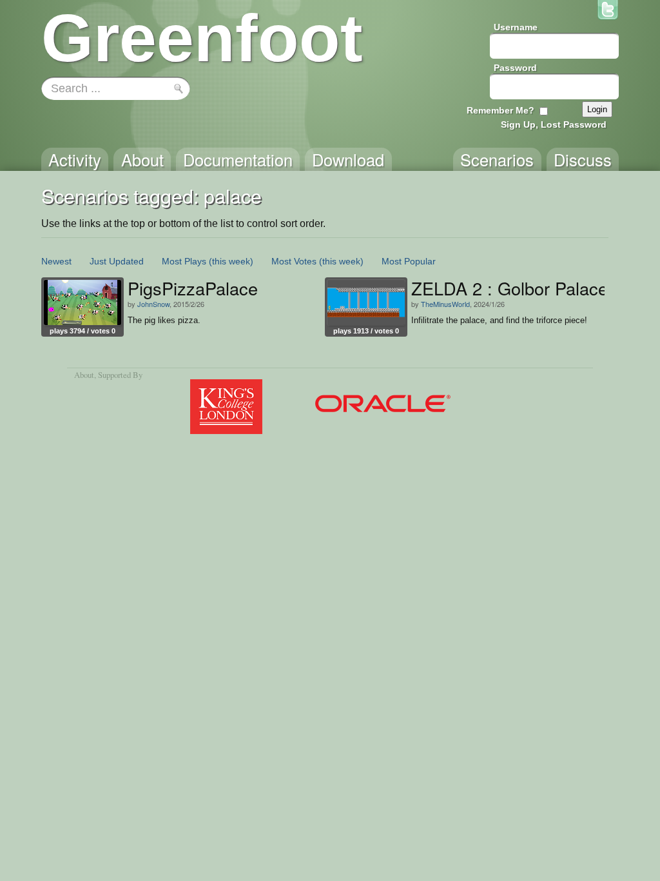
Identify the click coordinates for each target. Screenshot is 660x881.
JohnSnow (153, 304)
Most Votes (293, 261)
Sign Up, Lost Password (554, 124)
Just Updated (117, 261)
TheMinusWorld (445, 304)
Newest (56, 261)
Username (516, 27)
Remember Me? (500, 110)
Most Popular (409, 261)
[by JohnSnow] (82, 302)
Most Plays (184, 261)
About (84, 375)
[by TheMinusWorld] (366, 302)
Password (515, 68)
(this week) (231, 261)
